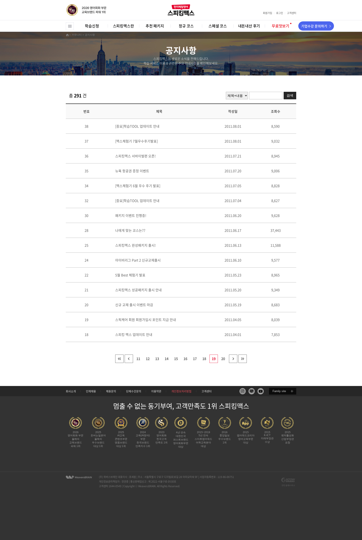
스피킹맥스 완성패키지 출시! (135, 245)
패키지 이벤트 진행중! (130, 215)
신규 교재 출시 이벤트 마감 (134, 304)
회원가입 (267, 13)
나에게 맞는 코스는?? (132, 230)
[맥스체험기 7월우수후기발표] (136, 141)
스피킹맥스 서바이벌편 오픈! (135, 155)
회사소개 (71, 391)
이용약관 (156, 391)
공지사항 (90, 34)
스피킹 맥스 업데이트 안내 (133, 334)
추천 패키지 (155, 26)
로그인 (279, 13)
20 (223, 358)
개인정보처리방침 (181, 391)
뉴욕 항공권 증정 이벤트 (132, 170)
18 (204, 358)
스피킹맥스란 (123, 26)
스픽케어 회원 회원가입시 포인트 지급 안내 (145, 319)
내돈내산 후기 (249, 26)
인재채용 (91, 391)
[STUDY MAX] (79, 477)
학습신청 (92, 26)
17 (195, 358)
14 (166, 358)
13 (157, 358)
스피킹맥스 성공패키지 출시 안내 (138, 289)
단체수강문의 (133, 391)
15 (176, 358)
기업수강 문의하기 (314, 25)
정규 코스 (186, 26)
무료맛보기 (280, 26)
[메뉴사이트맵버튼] (70, 26)
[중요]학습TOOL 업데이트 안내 (137, 126)
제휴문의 (111, 391)
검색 (290, 95)
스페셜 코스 (217, 26)
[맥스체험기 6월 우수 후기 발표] (137, 185)
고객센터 (291, 13)
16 (185, 358)
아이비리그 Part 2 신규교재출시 (138, 260)
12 (148, 358)
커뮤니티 (77, 34)
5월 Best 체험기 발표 (130, 274)
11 (138, 358)
